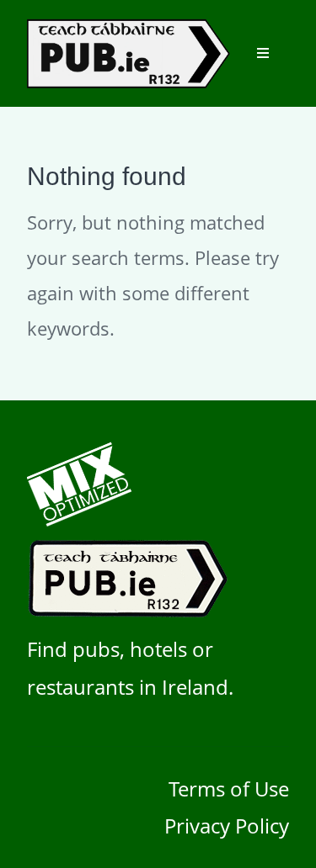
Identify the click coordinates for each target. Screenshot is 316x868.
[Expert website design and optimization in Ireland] (79, 519)
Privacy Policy (226, 825)
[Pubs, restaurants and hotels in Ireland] (130, 611)
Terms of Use (229, 788)
